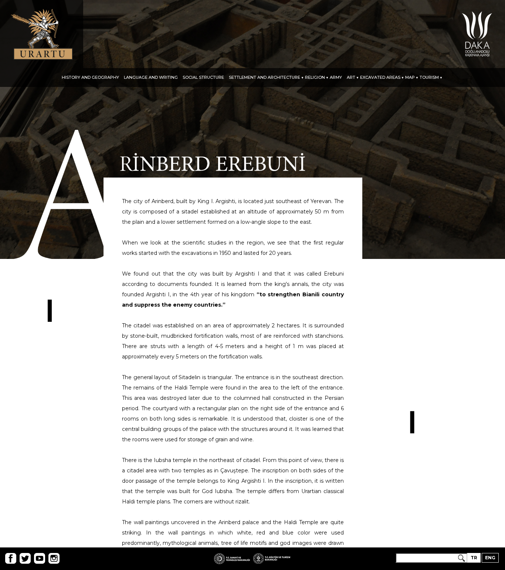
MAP (410, 77)
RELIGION (315, 77)
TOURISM (429, 77)
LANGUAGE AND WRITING (151, 77)
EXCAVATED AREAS (380, 77)
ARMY (336, 77)
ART (351, 77)
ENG (490, 557)
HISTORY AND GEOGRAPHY (90, 77)
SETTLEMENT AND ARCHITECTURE (264, 77)
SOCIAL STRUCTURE (203, 77)
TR (474, 557)
